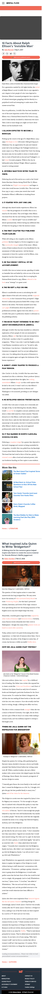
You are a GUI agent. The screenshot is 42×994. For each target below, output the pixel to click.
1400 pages (5, 308)
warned (4, 210)
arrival (37, 87)
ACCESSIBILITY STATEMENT (9, 984)
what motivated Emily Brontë (25, 598)
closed (7, 160)
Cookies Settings (30, 987)
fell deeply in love (11, 142)
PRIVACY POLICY (29, 979)
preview (36, 311)
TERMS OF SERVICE (30, 981)
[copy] (14, 53)
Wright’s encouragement (21, 185)
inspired (25, 680)
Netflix (23, 931)
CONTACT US (28, 976)
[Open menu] (3, 3)
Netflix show (32, 642)
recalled (9, 220)
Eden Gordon (9, 558)
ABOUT (4, 976)
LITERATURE (13, 528)
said (14, 336)
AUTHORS (13, 962)
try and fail (10, 411)
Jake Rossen (9, 50)
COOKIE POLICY (6, 981)
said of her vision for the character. (17, 793)
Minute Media (17, 992)
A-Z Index (4, 987)
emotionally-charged (11, 245)
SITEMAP (27, 984)
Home (4, 528)
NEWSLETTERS (6, 979)
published (5, 242)
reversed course (7, 457)
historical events (26, 619)
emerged (27, 709)
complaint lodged (15, 442)
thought (18, 382)
